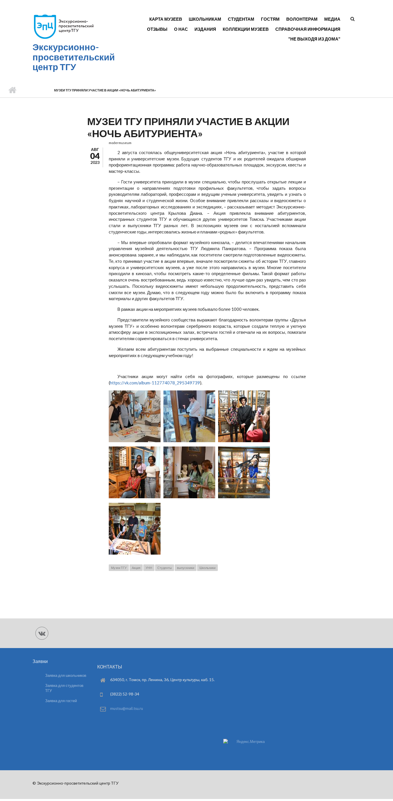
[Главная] (63, 38)
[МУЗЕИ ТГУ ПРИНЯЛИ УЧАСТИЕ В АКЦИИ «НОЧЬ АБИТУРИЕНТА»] (135, 440)
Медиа (332, 19)
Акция (136, 568)
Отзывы (157, 29)
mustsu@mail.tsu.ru (126, 708)
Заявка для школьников (65, 675)
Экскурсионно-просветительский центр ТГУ (74, 56)
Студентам (241, 19)
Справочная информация (307, 29)
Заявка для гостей (61, 700)
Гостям (270, 19)
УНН (149, 568)
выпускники (185, 568)
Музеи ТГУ (119, 568)
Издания (205, 29)
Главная (12, 90)
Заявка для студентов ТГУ (64, 688)
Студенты (164, 568)
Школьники (207, 568)
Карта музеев (165, 19)
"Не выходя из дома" (314, 38)
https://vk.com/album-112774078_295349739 (155, 382)
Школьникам (205, 19)
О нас (181, 29)
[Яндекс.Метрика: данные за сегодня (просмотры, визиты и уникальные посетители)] (244, 741)
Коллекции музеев (246, 29)
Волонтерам (302, 19)
